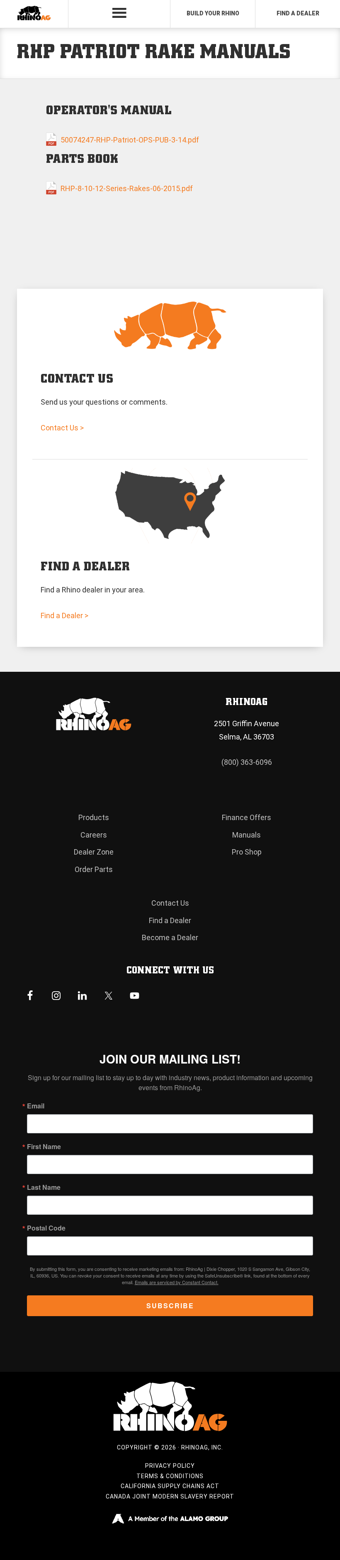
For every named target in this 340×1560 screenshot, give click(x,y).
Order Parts (94, 869)
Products (93, 817)
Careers (93, 834)
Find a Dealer (170, 920)
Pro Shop (247, 852)
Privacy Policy (170, 1465)
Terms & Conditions (170, 1476)
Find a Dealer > (64, 615)
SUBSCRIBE (170, 1305)
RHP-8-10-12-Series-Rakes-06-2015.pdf (127, 188)
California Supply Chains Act (170, 1486)
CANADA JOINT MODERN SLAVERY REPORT (170, 1496)
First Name (44, 1146)
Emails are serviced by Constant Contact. (177, 1282)
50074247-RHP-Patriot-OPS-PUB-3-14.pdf (130, 139)
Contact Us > (62, 427)
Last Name (44, 1187)
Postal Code (46, 1228)
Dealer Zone (94, 852)
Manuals (246, 834)
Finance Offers (246, 817)
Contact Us (170, 903)
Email (35, 1106)
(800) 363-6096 (246, 762)
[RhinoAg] (34, 13)
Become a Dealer (170, 937)
